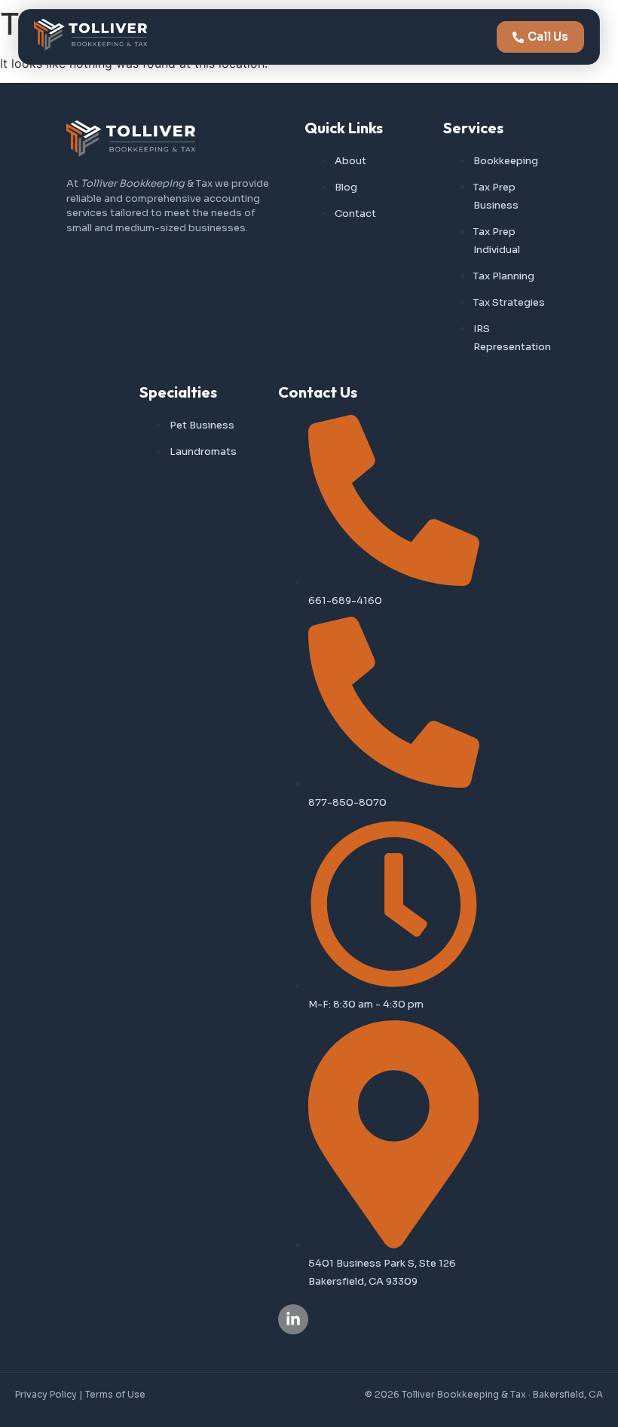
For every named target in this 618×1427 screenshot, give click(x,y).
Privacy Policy (46, 1394)
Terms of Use (115, 1394)
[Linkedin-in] (293, 1319)
